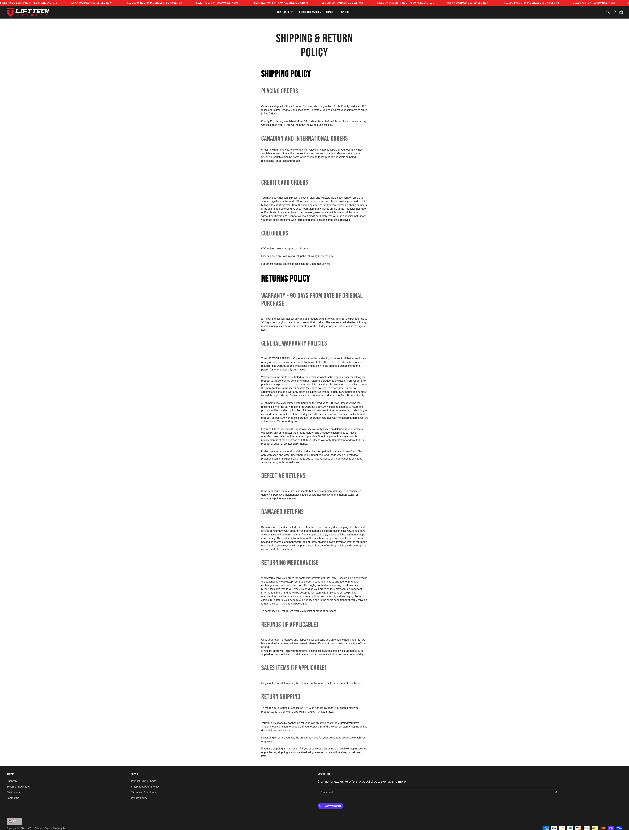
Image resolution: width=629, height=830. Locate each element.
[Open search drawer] (608, 12)
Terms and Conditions (143, 792)
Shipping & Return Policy (145, 786)
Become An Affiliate (18, 786)
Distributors (13, 792)
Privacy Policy (139, 797)
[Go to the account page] (614, 12)
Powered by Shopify (55, 828)
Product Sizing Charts (143, 781)
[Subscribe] (556, 792)
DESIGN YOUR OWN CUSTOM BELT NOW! (72, 2)
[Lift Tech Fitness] (28, 12)
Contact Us (13, 797)
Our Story (12, 781)
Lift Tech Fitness (34, 828)
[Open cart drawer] (621, 12)
